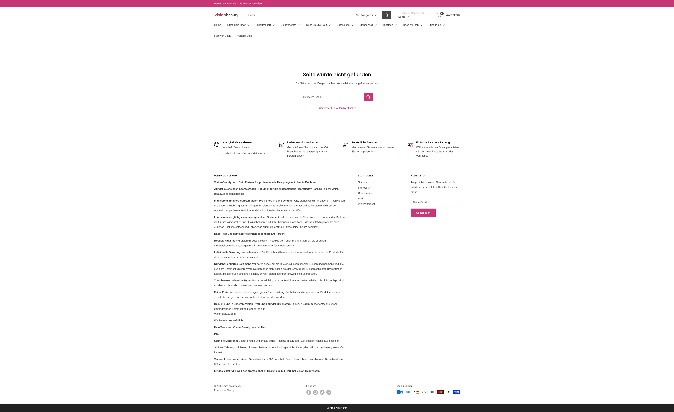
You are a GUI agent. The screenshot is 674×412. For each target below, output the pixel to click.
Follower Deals (222, 35)
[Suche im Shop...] (368, 97)
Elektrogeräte (288, 24)
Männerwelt (366, 24)
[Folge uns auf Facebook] (308, 392)
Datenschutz (365, 193)
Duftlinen (388, 24)
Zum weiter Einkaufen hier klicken (337, 107)
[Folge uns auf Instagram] (315, 392)
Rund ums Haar (236, 24)
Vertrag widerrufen (337, 407)
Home (217, 24)
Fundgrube (435, 24)
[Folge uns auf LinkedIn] (328, 392)
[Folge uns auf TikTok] (322, 392)
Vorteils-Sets (244, 35)
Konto (402, 16)
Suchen (362, 182)
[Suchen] (386, 15)
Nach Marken (411, 24)
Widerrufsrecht (366, 203)
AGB (361, 198)
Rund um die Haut (316, 24)
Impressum (364, 187)
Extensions (343, 24)
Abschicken (423, 212)
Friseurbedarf (263, 24)
